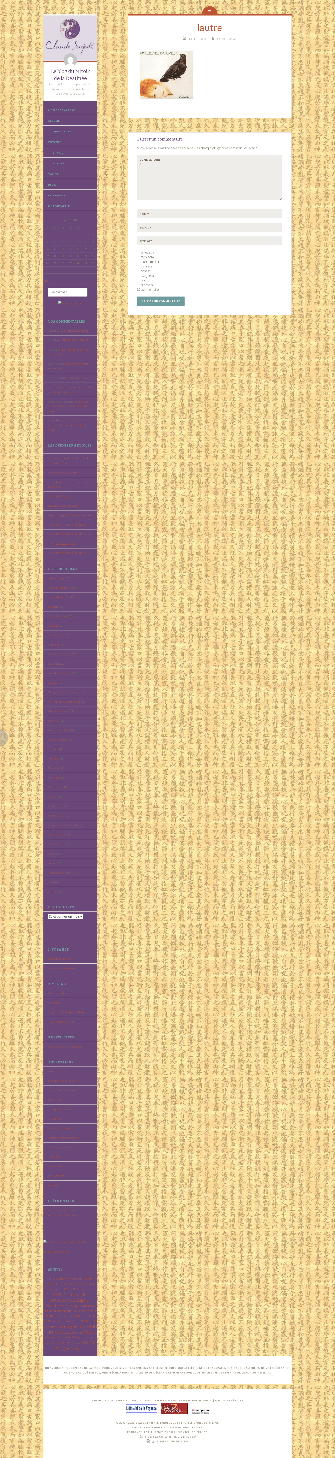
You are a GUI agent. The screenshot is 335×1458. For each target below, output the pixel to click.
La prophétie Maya (59, 730)
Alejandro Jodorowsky (60, 587)
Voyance (54, 142)
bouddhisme (67, 1284)
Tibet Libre (54, 1157)
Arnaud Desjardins (58, 597)
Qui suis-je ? (62, 131)
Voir (50, 882)
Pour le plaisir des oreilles (63, 1138)
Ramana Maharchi (58, 834)
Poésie (52, 796)
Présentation (55, 815)
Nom (144, 214)
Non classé (54, 777)
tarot (93, 1337)
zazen (82, 1349)
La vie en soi (55, 1100)
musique (60, 1327)
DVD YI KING (55, 663)
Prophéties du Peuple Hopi (63, 825)
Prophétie (49, 1337)
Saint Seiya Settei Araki (61, 1147)
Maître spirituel (85, 1320)
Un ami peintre (56, 1166)
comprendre (77, 1294)
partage (68, 1332)
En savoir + (57, 195)
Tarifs (53, 174)
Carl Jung (53, 606)
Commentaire (148, 162)
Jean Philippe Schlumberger (64, 701)
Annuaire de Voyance (55, 1251)
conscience (62, 1299)
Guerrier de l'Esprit (63, 1305)
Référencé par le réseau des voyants (183, 1400)
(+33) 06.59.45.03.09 (61, 110)
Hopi (46, 1311)
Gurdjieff (53, 682)
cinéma (92, 1289)
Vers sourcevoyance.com (58, 1210)
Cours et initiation (58, 993)
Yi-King (58, 152)
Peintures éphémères (60, 1128)
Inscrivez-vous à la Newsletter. (65, 1046)
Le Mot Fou (54, 1119)
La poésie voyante (62, 1316)
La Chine (78, 1311)
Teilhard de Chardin (59, 872)
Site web (146, 241)
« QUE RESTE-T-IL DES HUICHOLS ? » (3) (70, 534)
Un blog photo (56, 1176)
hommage (87, 1306)
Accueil (54, 120)
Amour (77, 1279)
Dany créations (56, 1071)
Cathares (53, 625)
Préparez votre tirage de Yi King (66, 1012)
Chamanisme (55, 635)
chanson (68, 1289)
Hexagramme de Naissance (63, 692)
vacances (76, 1343)
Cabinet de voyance (59, 959)
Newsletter (54, 768)
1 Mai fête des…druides (61, 543)
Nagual (71, 1327)
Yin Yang (72, 1348)
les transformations (62, 1321)
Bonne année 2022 (77, 378)
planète (78, 1332)
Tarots (58, 163)
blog (160, 1441)
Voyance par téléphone (61, 968)
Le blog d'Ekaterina (59, 1109)
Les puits (53, 749)
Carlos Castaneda (58, 616)
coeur (59, 1294)
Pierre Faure (55, 787)
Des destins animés (59, 654)
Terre (47, 1343)
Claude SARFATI (226, 39)
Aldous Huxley (56, 578)
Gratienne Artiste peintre (62, 1081)
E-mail (146, 227)
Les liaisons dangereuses (62, 505)
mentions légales (188, 1427)
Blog (52, 184)
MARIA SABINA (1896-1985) (75, 340)
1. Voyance (57, 1278)
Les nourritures (57, 739)
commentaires (177, 1441)
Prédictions (54, 806)
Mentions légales (229, 1400)
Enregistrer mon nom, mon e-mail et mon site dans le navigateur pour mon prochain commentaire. (150, 271)
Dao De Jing (54, 1002)
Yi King (51, 891)
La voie (75, 1316)
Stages (52, 853)
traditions (60, 1342)
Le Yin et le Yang (57, 496)
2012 (69, 1279)
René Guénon (56, 844)
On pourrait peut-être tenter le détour (70, 515)
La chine (53, 720)
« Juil (45, 280)
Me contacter (59, 206)
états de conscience (60, 673)
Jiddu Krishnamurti (58, 711)
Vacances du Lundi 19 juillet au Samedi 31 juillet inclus (68, 406)
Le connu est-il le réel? (76, 330)
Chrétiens (53, 644)
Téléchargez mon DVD (61, 1021)
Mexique (53, 758)
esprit (82, 1299)
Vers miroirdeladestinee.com (60, 1215)
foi (90, 1300)
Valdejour (53, 1185)
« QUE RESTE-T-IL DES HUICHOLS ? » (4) (70, 524)
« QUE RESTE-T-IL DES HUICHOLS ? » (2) (70, 553)
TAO (87, 1337)
